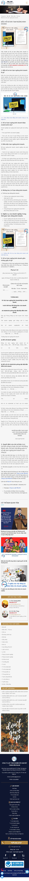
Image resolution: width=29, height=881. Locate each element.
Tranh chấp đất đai (7, 676)
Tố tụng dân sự (6, 671)
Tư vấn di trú (15, 825)
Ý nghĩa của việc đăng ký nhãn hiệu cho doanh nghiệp (13, 589)
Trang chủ (3, 870)
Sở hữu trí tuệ (5, 659)
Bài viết (4, 627)
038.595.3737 (16, 843)
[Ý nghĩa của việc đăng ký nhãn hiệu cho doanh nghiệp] (14, 576)
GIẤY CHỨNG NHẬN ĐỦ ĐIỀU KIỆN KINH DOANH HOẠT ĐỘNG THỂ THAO (15, 692)
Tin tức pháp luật (6, 667)
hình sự (4, 644)
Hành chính (5, 642)
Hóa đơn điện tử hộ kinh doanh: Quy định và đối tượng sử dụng (14, 709)
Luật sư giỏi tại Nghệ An (14, 815)
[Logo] (14, 759)
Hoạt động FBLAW (7, 647)
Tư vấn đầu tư (5, 679)
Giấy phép (4, 639)
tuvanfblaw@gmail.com (15, 604)
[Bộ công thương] (14, 864)
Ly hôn (3, 652)
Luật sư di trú (5, 649)
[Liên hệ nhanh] (2, 869)
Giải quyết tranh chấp (14, 804)
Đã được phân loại (6, 634)
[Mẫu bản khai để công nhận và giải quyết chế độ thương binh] (14, 548)
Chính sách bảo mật (14, 799)
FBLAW (9, 481)
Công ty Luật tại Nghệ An (14, 831)
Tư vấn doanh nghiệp (14, 823)
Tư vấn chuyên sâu (14, 827)
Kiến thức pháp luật (14, 792)
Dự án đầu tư (15, 811)
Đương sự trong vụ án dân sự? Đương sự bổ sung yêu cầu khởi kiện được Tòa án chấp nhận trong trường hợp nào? (13, 533)
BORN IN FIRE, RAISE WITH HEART (10, 2)
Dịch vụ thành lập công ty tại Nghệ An (14, 833)
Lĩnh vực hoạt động (14, 790)
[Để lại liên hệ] (27, 871)
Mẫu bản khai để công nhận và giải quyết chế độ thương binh (14, 561)
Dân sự (4, 632)
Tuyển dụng (5, 681)
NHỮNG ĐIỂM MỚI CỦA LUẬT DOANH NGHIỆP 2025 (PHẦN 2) (14, 696)
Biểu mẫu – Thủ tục (7, 629)
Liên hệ (14, 797)
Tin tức (4, 664)
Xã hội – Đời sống (6, 684)
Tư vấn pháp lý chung (14, 829)
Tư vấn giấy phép (14, 821)
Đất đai (4, 637)
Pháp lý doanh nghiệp (7, 654)
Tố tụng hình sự (6, 674)
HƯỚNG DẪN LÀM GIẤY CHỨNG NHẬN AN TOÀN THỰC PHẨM (13, 705)
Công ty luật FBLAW (22, 473)
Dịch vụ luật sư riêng (14, 809)
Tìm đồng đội (5, 662)
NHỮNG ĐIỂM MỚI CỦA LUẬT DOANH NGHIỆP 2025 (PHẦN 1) (14, 701)
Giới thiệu (14, 788)
